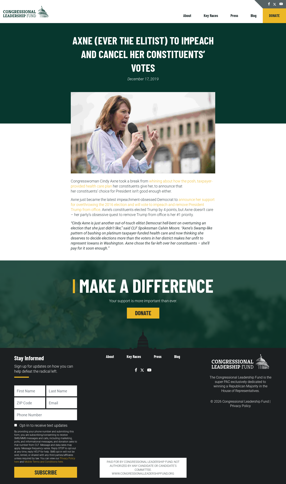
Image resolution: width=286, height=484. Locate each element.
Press (234, 15)
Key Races (211, 15)
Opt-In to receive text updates (43, 425)
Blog (253, 15)
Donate (274, 15)
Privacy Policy (240, 406)
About (187, 15)
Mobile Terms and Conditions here (43, 461)
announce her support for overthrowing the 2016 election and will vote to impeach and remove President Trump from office (143, 204)
